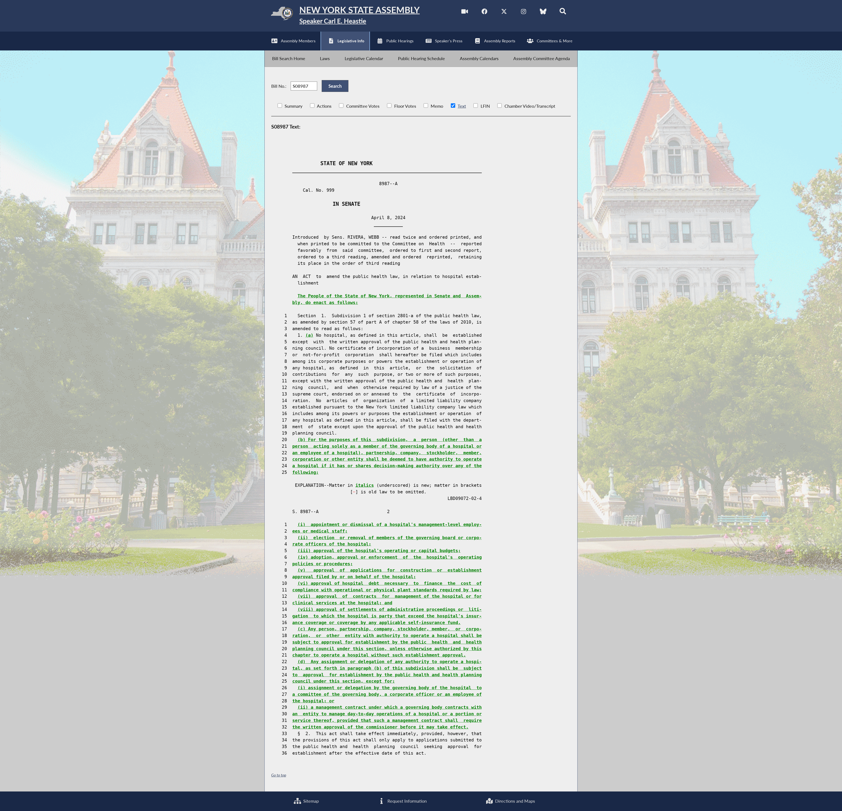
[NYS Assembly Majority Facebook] (484, 11)
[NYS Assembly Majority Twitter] (504, 11)
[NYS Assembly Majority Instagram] (523, 11)
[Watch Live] (464, 11)
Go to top (278, 775)
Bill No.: (278, 86)
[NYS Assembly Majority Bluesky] (543, 11)
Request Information (406, 801)
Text (462, 106)
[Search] (563, 11)
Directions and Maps (514, 801)
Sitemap (310, 801)
